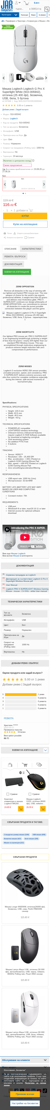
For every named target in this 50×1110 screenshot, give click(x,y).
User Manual (11, 585)
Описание (10, 249)
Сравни (31, 237)
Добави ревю (8, 109)
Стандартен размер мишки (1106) (16, 834)
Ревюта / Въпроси (14, 256)
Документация (13, 264)
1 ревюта (28, 105)
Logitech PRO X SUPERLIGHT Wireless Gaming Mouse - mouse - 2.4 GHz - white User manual (27, 590)
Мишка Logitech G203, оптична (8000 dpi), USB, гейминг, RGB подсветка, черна (35, 801)
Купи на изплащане (25, 224)
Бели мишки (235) (31, 838)
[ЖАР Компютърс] (6, 6)
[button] (23, 193)
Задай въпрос (22, 109)
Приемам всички (25, 1094)
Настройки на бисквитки (25, 1103)
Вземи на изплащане (16, 272)
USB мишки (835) (39, 834)
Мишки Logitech (18, 553)
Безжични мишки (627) (12, 838)
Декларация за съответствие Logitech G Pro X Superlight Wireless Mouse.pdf (27, 580)
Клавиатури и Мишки (36, 21)
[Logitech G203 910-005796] (36, 790)
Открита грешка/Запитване (27, 233)
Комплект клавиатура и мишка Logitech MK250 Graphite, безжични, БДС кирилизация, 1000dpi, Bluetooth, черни (13, 801)
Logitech (14, 118)
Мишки (16, 556)
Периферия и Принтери (15, 21)
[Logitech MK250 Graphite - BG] (14, 790)
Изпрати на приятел (15, 238)
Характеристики (31, 249)
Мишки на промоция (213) (14, 843)
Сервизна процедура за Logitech (21, 575)
